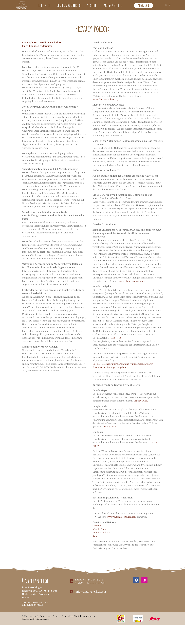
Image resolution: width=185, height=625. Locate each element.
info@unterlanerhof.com (91, 591)
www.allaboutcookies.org (105, 99)
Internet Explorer (101, 532)
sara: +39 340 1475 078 (89, 579)
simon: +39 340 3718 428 (90, 582)
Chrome (96, 525)
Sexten (91, 5)
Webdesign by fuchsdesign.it (35, 618)
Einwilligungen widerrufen (37, 45)
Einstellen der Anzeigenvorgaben (109, 367)
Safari (95, 535)
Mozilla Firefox (100, 529)
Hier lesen (116, 337)
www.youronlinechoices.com (121, 516)
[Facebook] (136, 580)
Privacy (56, 616)
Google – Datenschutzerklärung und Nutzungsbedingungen (122, 363)
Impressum (45, 616)
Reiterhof (44, 5)
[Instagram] (144, 580)
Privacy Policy (141, 400)
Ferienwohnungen (69, 5)
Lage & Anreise (112, 5)
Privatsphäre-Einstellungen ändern (42, 42)
